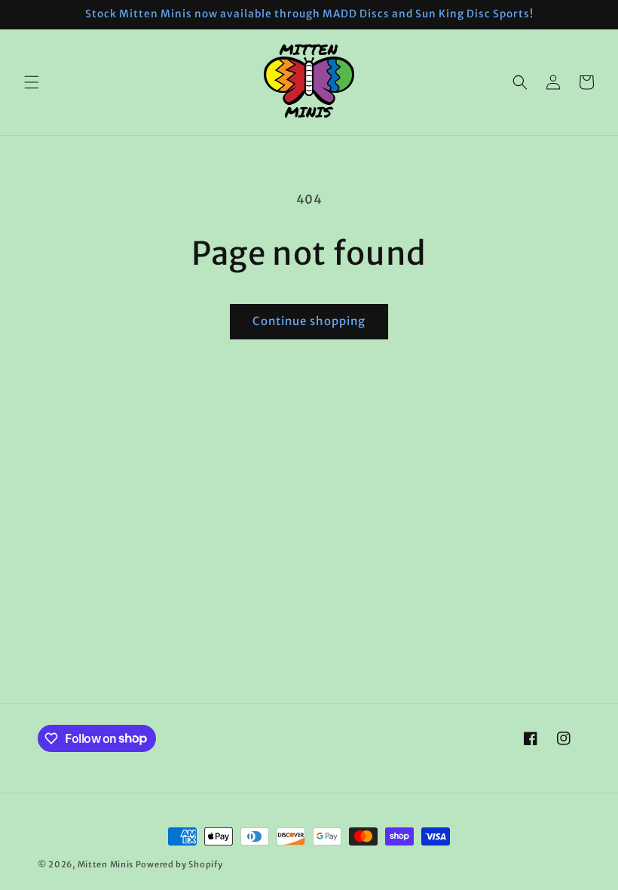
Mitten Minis (105, 864)
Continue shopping (309, 321)
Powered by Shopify (179, 864)
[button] (31, 82)
